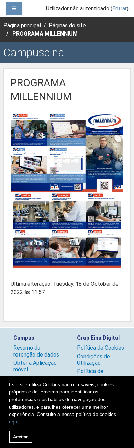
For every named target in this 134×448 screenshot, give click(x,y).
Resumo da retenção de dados (36, 351)
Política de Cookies (100, 347)
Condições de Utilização (93, 359)
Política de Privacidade (91, 374)
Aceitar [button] (20, 436)
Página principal (22, 25)
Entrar (119, 8)
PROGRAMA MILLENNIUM (45, 33)
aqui (13, 422)
